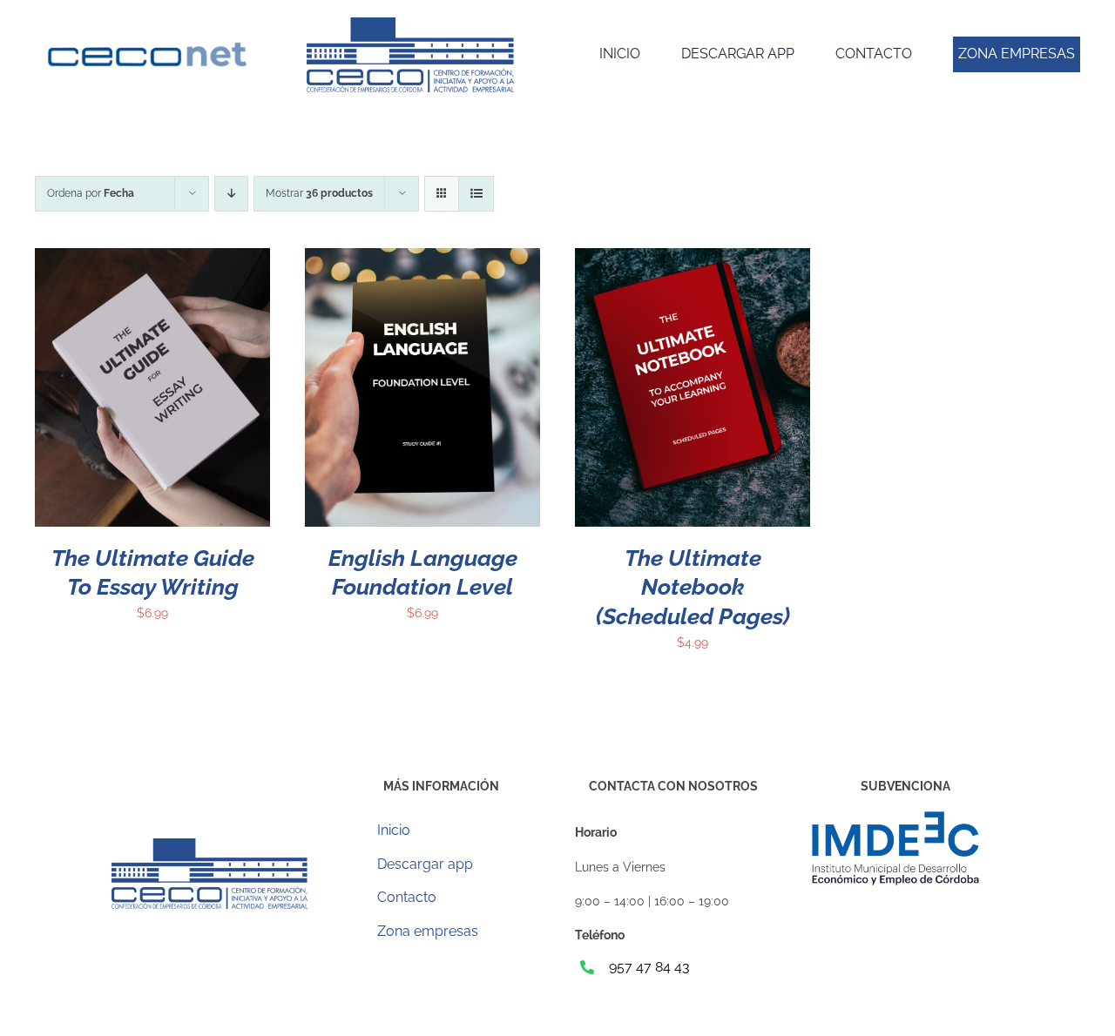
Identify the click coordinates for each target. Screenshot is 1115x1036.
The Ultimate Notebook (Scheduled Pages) (693, 587)
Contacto (406, 897)
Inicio (393, 830)
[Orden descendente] (231, 194)
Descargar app (425, 864)
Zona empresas (427, 931)
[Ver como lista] (476, 194)
